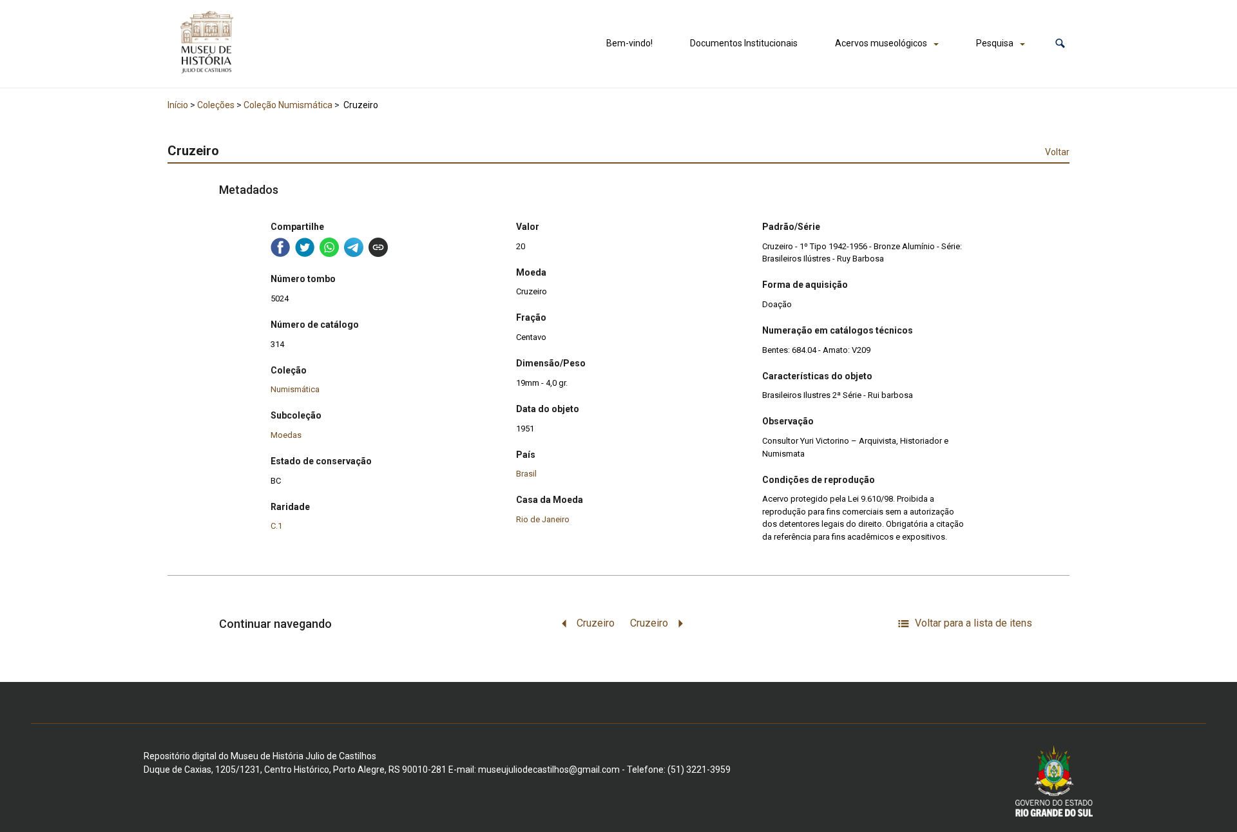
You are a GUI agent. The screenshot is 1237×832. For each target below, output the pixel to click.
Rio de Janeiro (543, 519)
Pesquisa (994, 43)
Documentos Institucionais (744, 43)
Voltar (1057, 152)
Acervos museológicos (881, 43)
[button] (1060, 43)
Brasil (526, 473)
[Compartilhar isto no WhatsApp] (329, 247)
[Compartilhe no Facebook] (280, 247)
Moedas (286, 435)
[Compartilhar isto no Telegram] (353, 247)
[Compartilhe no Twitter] (304, 247)
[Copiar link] (378, 247)
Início (178, 105)
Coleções (216, 105)
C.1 (276, 526)
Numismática (295, 389)
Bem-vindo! (629, 43)
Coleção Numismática (288, 105)
